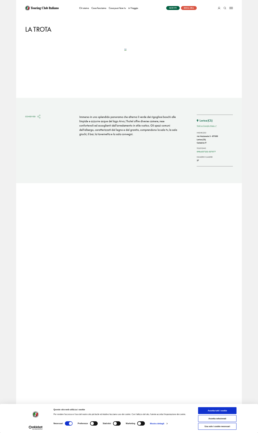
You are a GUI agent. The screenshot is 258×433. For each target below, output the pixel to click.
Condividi (30, 116)
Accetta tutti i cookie (217, 410)
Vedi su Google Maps (206, 126)
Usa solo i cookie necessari (217, 426)
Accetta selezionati (217, 418)
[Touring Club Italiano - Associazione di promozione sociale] (42, 8)
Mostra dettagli (157, 423)
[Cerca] (225, 8)
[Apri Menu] (231, 8)
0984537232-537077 (206, 151)
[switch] (94, 423)
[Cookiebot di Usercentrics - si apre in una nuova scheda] (35, 428)
